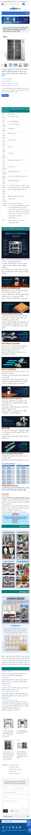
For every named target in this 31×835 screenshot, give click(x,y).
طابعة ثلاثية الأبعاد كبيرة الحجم (15, 769)
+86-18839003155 (23, 1)
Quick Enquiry (28, 824)
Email (5, 95)
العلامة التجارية (5, 78)
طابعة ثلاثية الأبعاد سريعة (14, 764)
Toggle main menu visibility (27, 13)
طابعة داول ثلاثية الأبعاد (13, 767)
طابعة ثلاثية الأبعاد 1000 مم (14, 773)
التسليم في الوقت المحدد (12, 83)
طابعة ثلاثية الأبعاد (12, 771)
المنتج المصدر (7, 81)
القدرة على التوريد (14, 85)
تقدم (5, 811)
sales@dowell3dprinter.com (10, 1)
